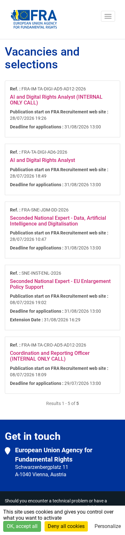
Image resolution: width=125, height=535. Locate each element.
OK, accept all (22, 526)
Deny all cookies (66, 526)
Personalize (108, 526)
